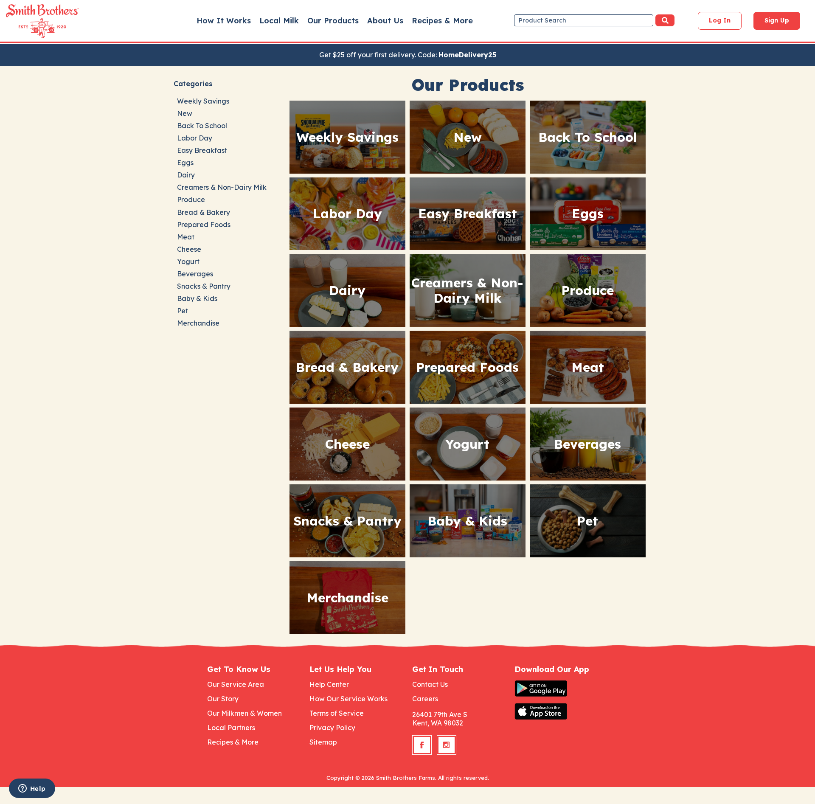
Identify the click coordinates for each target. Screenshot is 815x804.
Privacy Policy (332, 727)
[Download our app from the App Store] (561, 711)
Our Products (333, 20)
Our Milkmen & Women (244, 713)
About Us (385, 20)
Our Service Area (235, 684)
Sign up (776, 20)
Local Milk (279, 20)
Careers (425, 698)
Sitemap (323, 742)
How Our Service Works (348, 698)
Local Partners (231, 727)
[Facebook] (422, 745)
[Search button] (664, 20)
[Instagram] (446, 745)
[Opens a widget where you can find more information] (31, 789)
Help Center (329, 684)
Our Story (223, 698)
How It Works (224, 20)
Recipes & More (442, 20)
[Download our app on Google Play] (561, 688)
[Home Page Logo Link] (30, 21)
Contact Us (430, 684)
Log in (720, 20)
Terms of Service (336, 713)
